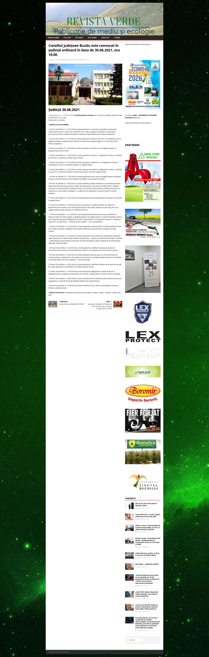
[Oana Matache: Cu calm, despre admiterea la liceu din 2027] (129, 519)
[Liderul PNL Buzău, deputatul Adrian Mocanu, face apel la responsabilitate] (129, 596)
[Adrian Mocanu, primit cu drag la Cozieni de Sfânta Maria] (129, 557)
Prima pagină (53, 38)
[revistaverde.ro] (104, 34)
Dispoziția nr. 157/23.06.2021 (63, 115)
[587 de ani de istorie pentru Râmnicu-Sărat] (129, 508)
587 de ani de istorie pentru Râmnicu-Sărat (146, 504)
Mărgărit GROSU (68, 60)
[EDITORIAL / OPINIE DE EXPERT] (129, 568)
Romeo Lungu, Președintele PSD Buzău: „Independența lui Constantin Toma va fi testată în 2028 (147, 541)
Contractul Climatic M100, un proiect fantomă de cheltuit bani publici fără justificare (146, 607)
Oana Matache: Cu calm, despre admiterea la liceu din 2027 (147, 515)
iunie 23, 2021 (55, 60)
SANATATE (105, 38)
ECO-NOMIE (92, 38)
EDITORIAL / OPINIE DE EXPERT (147, 564)
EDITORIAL (79, 38)
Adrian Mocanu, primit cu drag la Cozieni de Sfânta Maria (147, 554)
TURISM (117, 38)
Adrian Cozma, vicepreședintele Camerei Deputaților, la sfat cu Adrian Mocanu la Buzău (147, 527)
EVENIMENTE (130, 498)
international (80, 60)
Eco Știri (67, 38)
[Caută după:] (135, 640)
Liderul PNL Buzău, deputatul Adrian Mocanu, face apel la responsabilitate (146, 594)
